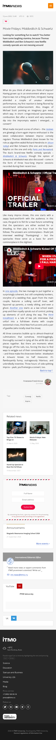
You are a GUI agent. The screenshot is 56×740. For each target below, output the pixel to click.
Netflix (38, 396)
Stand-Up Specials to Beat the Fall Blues (15, 465)
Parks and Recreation (42, 149)
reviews (49, 129)
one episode (11, 291)
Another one (16, 308)
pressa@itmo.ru (9, 697)
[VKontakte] (6, 21)
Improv (27, 401)
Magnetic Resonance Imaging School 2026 (23, 533)
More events (42, 543)
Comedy (28, 396)
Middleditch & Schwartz (15, 156)
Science (6, 663)
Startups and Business (13, 672)
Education (7, 668)
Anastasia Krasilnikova (33, 381)
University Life (9, 677)
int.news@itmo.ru (19, 574)
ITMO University (26, 594)
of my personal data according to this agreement (28, 516)
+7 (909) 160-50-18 (10, 694)
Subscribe (28, 507)
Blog (5, 686)
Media (5, 682)
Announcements (16, 527)
